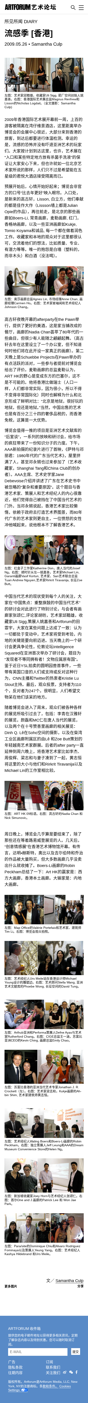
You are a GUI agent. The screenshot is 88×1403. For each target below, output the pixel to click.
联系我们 (53, 1367)
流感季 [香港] (29, 33)
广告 (11, 1362)
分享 (80, 1286)
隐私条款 (15, 1367)
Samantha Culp (46, 44)
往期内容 (15, 1373)
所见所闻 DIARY (21, 21)
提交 (75, 1352)
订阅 (49, 1362)
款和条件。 (50, 1386)
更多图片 (11, 1286)
